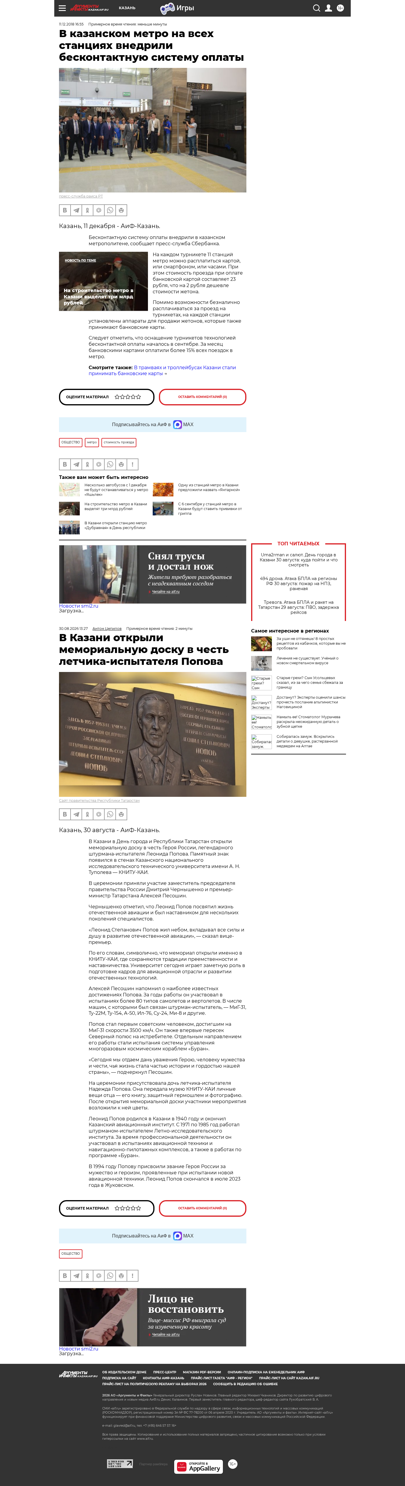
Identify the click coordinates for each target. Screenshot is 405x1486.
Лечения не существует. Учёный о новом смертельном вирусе (308, 660)
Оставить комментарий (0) (202, 397)
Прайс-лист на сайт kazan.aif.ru (289, 1378)
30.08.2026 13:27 (73, 628)
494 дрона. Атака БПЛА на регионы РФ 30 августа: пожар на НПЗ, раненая (298, 583)
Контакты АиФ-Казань (163, 1378)
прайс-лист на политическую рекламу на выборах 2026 (154, 1384)
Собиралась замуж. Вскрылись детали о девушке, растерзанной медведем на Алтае (307, 741)
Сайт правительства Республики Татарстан (99, 800)
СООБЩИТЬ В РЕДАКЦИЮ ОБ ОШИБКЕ (245, 1384)
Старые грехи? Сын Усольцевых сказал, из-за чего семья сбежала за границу (310, 682)
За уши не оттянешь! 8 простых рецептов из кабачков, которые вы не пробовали (311, 643)
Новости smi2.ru (78, 606)
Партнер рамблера (153, 1464)
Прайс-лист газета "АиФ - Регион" (221, 1378)
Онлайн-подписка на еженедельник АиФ (266, 1372)
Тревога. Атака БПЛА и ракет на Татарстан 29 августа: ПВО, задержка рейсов (298, 607)
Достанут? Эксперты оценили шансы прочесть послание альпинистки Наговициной (311, 702)
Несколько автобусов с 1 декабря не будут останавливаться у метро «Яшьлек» (116, 490)
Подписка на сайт (119, 1378)
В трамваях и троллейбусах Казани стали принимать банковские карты (162, 371)
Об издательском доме (124, 1372)
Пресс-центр (164, 1372)
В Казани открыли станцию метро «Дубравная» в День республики (115, 525)
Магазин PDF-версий (202, 1372)
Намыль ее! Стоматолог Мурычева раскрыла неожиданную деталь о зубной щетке (308, 722)
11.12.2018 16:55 (71, 24)
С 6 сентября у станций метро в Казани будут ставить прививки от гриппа (210, 509)
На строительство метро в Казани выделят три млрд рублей (115, 506)
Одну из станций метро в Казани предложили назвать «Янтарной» (209, 487)
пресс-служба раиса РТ (81, 196)
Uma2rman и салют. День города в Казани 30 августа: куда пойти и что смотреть (299, 560)
